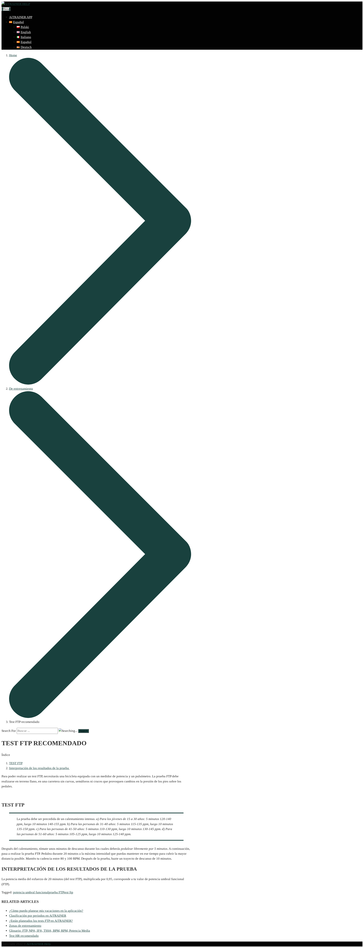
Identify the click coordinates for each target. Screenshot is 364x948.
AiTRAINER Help (39, 944)
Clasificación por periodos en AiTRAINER (37, 915)
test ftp (68, 892)
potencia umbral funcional (31, 892)
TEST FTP (16, 763)
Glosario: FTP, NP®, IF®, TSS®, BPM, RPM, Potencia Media (49, 930)
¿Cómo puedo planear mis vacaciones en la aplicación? (46, 911)
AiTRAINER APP (20, 17)
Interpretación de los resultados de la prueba (39, 768)
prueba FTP (56, 892)
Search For (9, 731)
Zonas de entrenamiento (25, 926)
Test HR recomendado (24, 936)
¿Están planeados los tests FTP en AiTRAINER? (41, 921)
